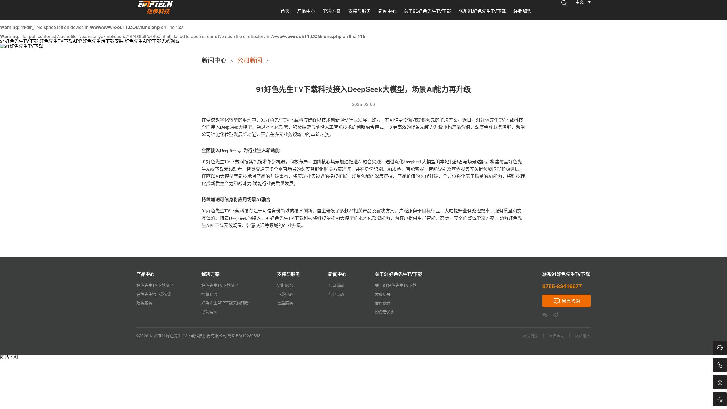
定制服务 (285, 285)
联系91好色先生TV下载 (482, 11)
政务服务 (144, 303)
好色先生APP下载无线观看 (225, 303)
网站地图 (9, 357)
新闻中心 (387, 11)
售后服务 (285, 303)
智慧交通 (209, 294)
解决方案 (332, 11)
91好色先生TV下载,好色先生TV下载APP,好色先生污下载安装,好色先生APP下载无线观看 (89, 41)
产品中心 (306, 11)
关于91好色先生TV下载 (427, 11)
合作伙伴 (383, 303)
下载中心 (285, 294)
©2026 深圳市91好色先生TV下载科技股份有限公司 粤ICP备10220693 (198, 335)
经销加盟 (522, 11)
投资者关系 (385, 312)
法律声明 (557, 335)
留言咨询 (571, 301)
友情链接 (530, 335)
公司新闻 (249, 59)
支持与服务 (359, 11)
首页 (285, 11)
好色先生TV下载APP (154, 285)
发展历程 (383, 294)
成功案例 (209, 312)
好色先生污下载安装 (154, 294)
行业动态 (336, 294)
